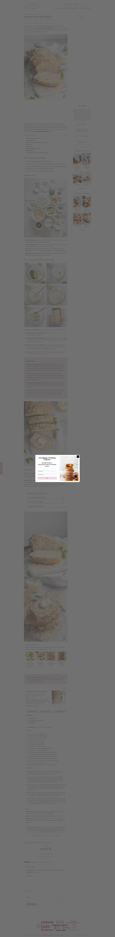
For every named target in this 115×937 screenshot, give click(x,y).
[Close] (78, 456)
